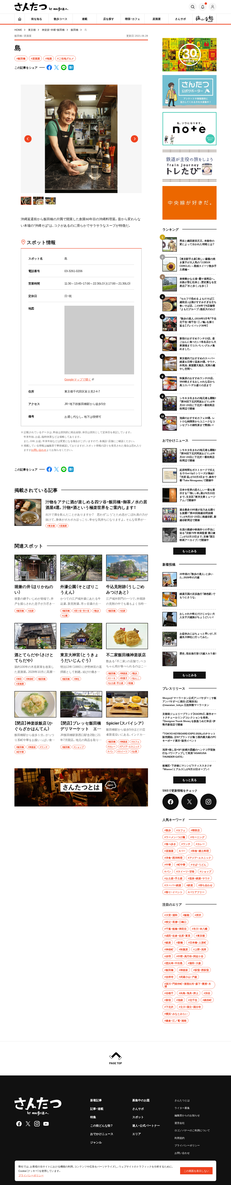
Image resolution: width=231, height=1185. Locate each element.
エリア (136, 1133)
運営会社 (180, 1123)
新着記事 (96, 1100)
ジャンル (96, 1142)
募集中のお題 (141, 1100)
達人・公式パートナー (146, 1125)
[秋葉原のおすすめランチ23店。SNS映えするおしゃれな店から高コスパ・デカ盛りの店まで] (189, 382)
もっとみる (189, 551)
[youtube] (46, 1123)
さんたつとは (182, 1100)
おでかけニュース (101, 1133)
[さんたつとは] (81, 787)
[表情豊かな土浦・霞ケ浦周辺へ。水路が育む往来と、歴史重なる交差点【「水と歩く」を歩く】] (189, 282)
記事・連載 (96, 1108)
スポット (138, 1117)
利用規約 (180, 1138)
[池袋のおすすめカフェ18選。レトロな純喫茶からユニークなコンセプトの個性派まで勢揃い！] (189, 422)
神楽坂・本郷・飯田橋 (53, 29)
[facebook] (19, 1123)
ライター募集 (182, 1108)
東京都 (32, 29)
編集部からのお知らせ (187, 1115)
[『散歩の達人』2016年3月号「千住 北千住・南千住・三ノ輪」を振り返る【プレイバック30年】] (189, 322)
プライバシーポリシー (187, 1145)
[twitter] (28, 1123)
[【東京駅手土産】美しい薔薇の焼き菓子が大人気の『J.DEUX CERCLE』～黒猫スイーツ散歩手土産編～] (189, 263)
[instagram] (37, 1123)
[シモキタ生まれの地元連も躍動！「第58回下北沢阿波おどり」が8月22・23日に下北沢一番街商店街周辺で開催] (189, 402)
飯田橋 (74, 29)
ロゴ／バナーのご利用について (192, 1130)
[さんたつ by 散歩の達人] (41, 7)
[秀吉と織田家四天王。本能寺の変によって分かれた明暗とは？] (189, 244)
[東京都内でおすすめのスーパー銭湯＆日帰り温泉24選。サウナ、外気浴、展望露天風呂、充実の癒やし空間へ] (189, 362)
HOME (18, 29)
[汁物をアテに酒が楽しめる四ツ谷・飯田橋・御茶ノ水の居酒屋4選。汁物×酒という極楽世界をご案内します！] (81, 513)
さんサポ (138, 1108)
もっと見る (189, 780)
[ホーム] (20, 19)
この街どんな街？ (101, 1125)
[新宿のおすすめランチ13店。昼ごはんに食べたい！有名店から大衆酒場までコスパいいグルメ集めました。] (189, 342)
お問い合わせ (38, 450)
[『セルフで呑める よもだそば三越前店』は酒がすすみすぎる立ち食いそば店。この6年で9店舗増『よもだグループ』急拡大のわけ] (189, 302)
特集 (93, 1117)
